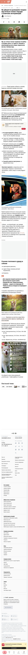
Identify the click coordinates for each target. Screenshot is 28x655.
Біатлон (5, 588)
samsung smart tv (14, 619)
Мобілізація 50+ (7, 519)
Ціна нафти (6, 532)
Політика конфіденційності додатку (7, 478)
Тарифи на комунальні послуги (10, 538)
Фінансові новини (8, 536)
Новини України (7, 488)
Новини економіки (8, 531)
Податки (5, 539)
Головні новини (7, 486)
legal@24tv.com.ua (16, 638)
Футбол (5, 585)
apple (14, 616)
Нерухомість (7, 572)
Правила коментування (19, 460)
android (5, 616)
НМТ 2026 (6, 564)
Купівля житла (7, 575)
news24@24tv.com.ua (6, 438)
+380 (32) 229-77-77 (9, 637)
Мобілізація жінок (7, 521)
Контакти (17, 464)
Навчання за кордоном (9, 567)
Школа (5, 562)
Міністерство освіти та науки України (12, 560)
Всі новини (6, 485)
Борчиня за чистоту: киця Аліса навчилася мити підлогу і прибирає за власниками (12, 318)
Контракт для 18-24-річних (9, 523)
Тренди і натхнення (8, 577)
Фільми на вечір (7, 551)
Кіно (5, 546)
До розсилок (8, 607)
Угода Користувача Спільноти (19, 458)
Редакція (3, 459)
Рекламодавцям (5, 467)
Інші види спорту (7, 590)
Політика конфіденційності (7, 472)
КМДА (8, 18)
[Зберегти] (24, 22)
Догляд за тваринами (8, 5)
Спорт (5, 581)
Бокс (5, 583)
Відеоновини (6, 492)
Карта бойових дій (8, 503)
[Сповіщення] (26, 2)
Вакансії (16, 466)
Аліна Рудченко (7, 16)
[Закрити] (25, 644)
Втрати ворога (7, 512)
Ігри (16, 475)
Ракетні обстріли (7, 501)
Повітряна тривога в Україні (10, 506)
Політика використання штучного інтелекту (6, 475)
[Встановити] (14, 646)
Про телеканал (5, 463)
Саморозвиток (7, 566)
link (15, 443)
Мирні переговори (8, 505)
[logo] (8, 2)
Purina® (22, 233)
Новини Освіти (7, 559)
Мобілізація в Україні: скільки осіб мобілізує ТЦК (14, 526)
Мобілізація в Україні (9, 516)
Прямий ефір (6, 490)
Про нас (3, 457)
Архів (16, 470)
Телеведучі (4, 465)
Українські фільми (8, 549)
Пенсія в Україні (7, 541)
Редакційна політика (6, 461)
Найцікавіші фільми (8, 547)
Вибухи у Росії (7, 510)
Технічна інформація (19, 462)
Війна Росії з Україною (9, 499)
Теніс (5, 586)
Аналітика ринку (7, 573)
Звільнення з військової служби (10, 518)
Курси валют (6, 534)
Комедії (5, 552)
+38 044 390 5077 (18, 438)
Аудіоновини (6, 493)
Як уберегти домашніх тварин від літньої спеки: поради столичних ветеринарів (20, 5)
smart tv (5, 619)
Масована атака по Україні (9, 508)
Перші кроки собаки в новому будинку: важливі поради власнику (13, 87)
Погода (5, 495)
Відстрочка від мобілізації (9, 525)
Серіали (5, 554)
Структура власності (19, 468)
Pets (2, 5)
